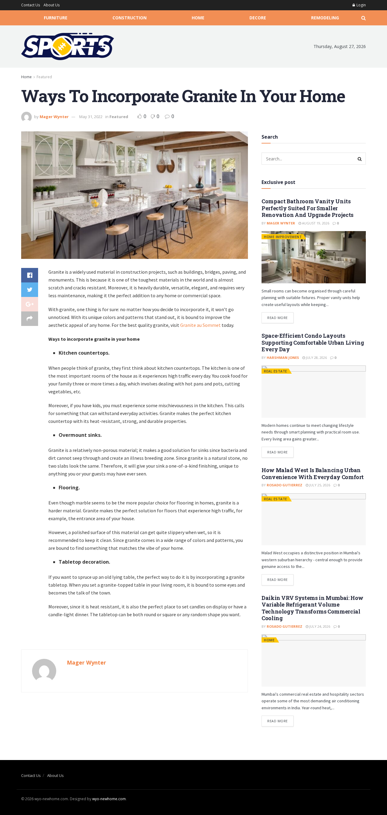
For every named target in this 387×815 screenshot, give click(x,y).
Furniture (55, 18)
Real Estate (275, 371)
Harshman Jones (283, 357)
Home (198, 18)
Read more (277, 317)
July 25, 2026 (319, 485)
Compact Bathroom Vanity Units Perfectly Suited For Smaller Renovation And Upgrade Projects (307, 208)
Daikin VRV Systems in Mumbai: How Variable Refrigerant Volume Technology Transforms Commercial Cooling (312, 608)
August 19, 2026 (315, 223)
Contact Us (30, 5)
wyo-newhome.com (109, 798)
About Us (52, 5)
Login (361, 5)
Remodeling (325, 18)
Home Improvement (283, 236)
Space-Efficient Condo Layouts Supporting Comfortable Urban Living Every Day (313, 342)
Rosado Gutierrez (284, 485)
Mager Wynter (54, 116)
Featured (44, 76)
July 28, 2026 (316, 357)
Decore (257, 18)
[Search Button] (360, 159)
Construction (129, 18)
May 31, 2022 (90, 116)
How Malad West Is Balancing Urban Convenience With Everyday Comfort (313, 473)
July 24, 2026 (319, 626)
